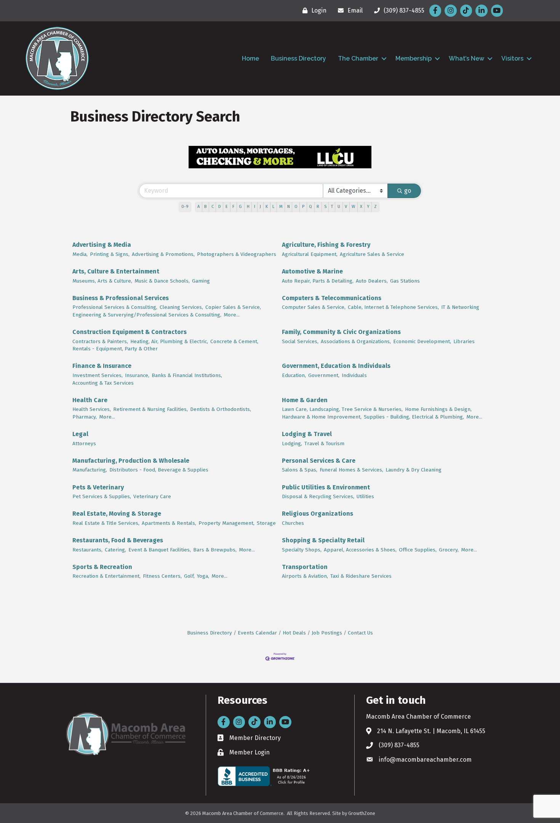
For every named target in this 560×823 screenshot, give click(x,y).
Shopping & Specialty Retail (323, 540)
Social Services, (300, 341)
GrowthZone (361, 813)
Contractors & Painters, (100, 341)
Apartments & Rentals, (169, 523)
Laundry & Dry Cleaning (414, 470)
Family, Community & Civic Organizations (341, 332)
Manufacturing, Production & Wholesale (130, 460)
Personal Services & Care (318, 460)
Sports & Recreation (102, 567)
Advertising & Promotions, (163, 254)
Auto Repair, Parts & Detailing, (318, 281)
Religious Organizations (317, 513)
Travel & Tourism (324, 443)
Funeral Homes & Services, (351, 470)
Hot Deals (294, 633)
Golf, (189, 576)
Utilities (365, 496)
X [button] (361, 206)
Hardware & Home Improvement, (322, 417)
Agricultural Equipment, (310, 254)
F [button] (233, 206)
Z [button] (375, 206)
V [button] (346, 206)
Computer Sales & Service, (314, 307)
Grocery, (449, 550)
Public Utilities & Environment (326, 487)
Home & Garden (305, 400)
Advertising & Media (101, 244)
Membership (413, 58)
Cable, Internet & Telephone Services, (393, 307)
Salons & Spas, (299, 470)
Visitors (512, 58)
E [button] (227, 206)
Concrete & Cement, (234, 341)
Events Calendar (257, 633)
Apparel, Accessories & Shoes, (360, 550)
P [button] (303, 206)
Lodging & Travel (307, 434)
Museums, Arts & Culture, (102, 281)
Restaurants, (87, 550)
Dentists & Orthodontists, (220, 409)
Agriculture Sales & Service (372, 254)
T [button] (332, 206)
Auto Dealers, (372, 281)
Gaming (201, 281)
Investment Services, (97, 375)
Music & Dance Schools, (162, 281)
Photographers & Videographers (236, 254)
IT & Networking (460, 307)
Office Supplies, (418, 550)
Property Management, (226, 523)
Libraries (464, 341)
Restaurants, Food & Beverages (117, 540)
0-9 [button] (185, 206)
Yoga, (203, 576)
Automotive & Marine (312, 271)
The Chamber (358, 58)
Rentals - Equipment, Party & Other (115, 348)
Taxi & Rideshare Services (361, 576)
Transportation (305, 567)
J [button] (260, 206)
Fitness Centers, (162, 576)
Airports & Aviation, (305, 576)
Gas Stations (405, 281)
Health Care (89, 400)
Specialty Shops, (302, 550)
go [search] (407, 190)
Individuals (354, 375)
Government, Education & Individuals (336, 365)
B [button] (205, 206)
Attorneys (84, 443)
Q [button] (310, 206)
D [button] (219, 206)
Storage (266, 523)
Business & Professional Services (120, 298)
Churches (293, 523)
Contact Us (360, 633)
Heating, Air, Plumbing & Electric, (169, 341)
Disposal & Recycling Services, (318, 496)
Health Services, (91, 409)
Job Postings (327, 633)
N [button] (288, 206)
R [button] (318, 206)
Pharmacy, (84, 417)
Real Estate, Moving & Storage (116, 513)
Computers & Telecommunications (331, 298)
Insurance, (137, 375)
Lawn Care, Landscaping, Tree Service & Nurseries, (342, 409)
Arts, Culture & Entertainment (115, 271)
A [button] (198, 206)
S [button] (325, 206)
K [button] (267, 206)
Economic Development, (422, 341)
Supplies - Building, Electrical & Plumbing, (414, 417)
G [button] (240, 206)
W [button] (353, 206)
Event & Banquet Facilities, (159, 550)
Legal (80, 434)
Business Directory (298, 58)
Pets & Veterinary (98, 487)
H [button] (248, 206)
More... (232, 315)
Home (250, 58)
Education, (294, 375)
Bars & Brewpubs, (215, 550)
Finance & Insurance (101, 365)
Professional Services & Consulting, (114, 307)
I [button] (254, 206)
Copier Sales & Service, (233, 307)
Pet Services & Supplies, (101, 496)
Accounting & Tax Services (103, 383)
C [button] (212, 206)
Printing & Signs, (110, 254)
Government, (323, 375)
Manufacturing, (89, 470)
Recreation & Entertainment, (106, 576)
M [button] (281, 206)
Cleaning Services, (181, 307)
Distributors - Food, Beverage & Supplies (158, 470)
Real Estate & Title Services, (105, 523)
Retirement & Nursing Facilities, (150, 409)
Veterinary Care (152, 496)
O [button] (296, 206)
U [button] (339, 206)
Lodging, (292, 443)
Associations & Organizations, (356, 341)
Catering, (115, 550)
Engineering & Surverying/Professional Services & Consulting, (146, 315)
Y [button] (368, 206)
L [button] (273, 206)
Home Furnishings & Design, (438, 409)
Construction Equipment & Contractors (129, 332)
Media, (80, 254)
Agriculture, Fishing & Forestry (326, 244)
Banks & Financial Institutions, (187, 375)
